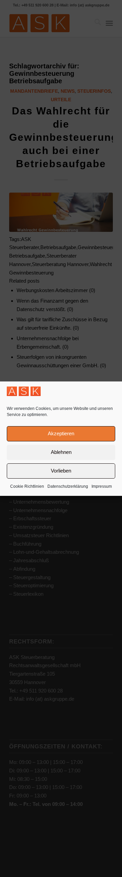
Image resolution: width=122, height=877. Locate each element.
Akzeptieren (61, 433)
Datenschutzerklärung (67, 486)
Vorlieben (61, 471)
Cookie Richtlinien (27, 486)
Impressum (102, 486)
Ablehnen (61, 452)
